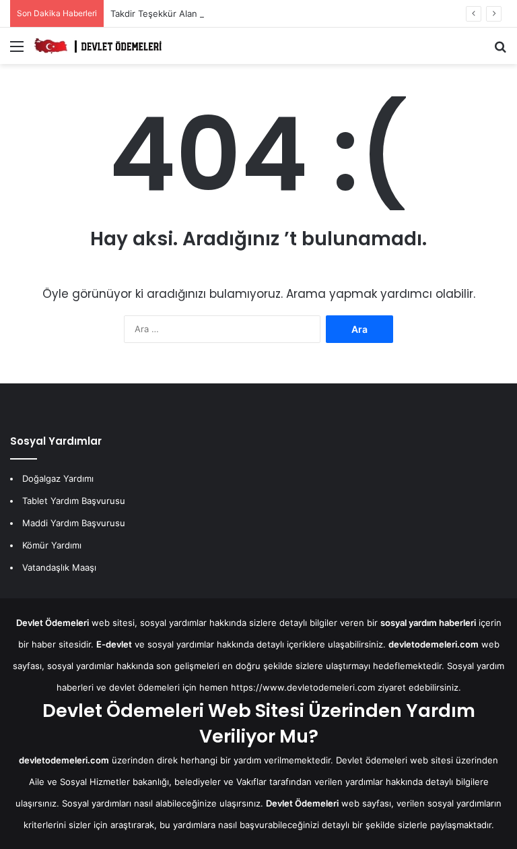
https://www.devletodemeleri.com (303, 687)
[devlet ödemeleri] (98, 46)
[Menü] (17, 51)
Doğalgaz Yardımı (58, 478)
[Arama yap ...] (500, 51)
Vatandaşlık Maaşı (59, 567)
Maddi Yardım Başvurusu (73, 522)
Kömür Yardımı (51, 545)
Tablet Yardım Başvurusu (73, 500)
